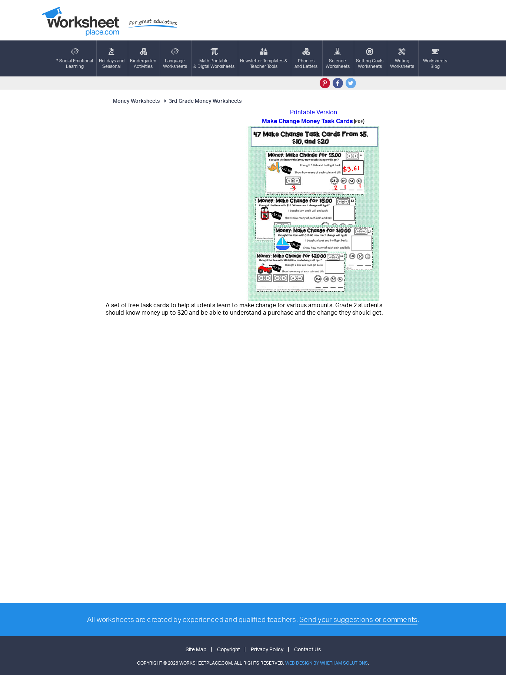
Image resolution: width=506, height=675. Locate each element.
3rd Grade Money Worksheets (205, 101)
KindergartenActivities (143, 63)
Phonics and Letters (305, 63)
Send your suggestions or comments (358, 619)
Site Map (196, 649)
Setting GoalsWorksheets (369, 63)
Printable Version (313, 112)
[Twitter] (351, 83)
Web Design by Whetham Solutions (326, 663)
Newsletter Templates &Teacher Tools (263, 63)
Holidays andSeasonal (111, 63)
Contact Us (307, 649)
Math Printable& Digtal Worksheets (213, 63)
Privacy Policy (267, 649)
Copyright (228, 649)
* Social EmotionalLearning (74, 63)
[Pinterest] (325, 83)
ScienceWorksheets (338, 63)
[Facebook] (338, 83)
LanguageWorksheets (175, 63)
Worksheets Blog (435, 63)
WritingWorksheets (402, 63)
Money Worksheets (136, 101)
